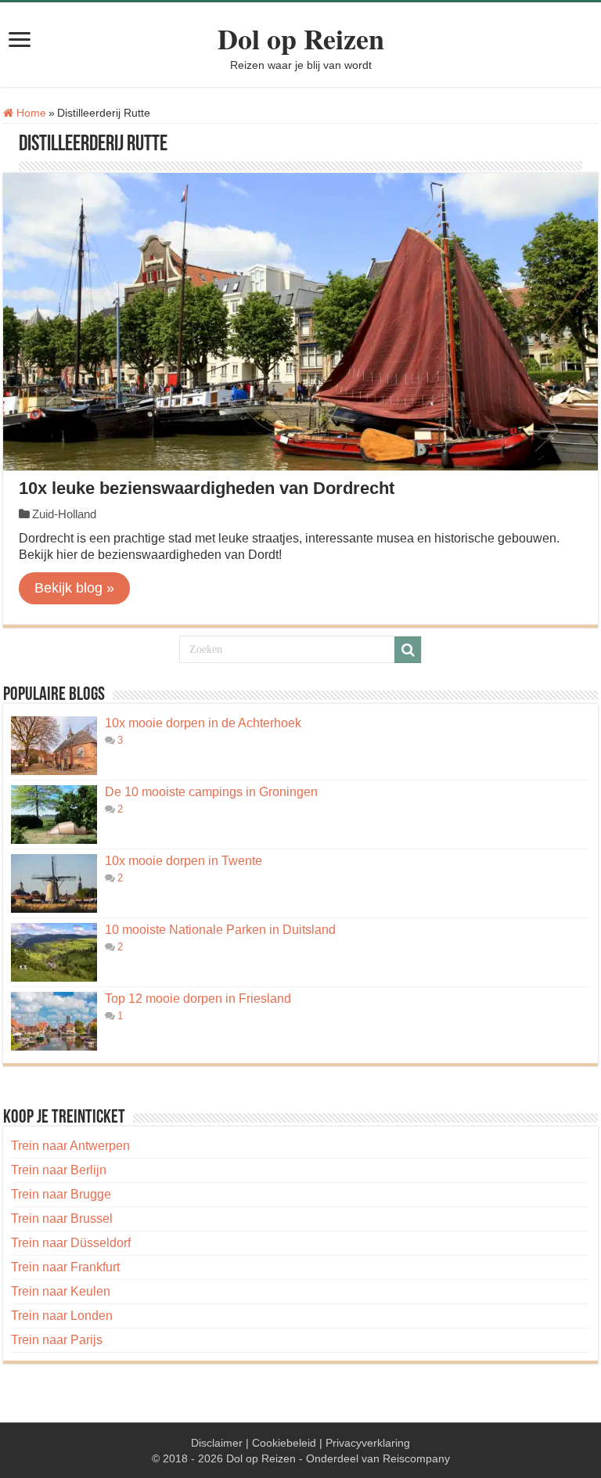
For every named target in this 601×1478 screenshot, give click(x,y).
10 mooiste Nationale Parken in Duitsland (220, 929)
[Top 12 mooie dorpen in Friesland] (54, 1021)
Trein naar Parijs (57, 1339)
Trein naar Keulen (60, 1291)
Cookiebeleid (284, 1443)
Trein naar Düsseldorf (71, 1242)
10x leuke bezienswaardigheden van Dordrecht (206, 488)
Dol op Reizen (301, 38)
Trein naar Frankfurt (65, 1267)
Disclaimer (217, 1443)
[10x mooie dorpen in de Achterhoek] (54, 745)
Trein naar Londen (62, 1315)
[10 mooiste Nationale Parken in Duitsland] (54, 952)
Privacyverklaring (368, 1443)
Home (29, 112)
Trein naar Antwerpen (70, 1145)
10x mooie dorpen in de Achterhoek (203, 723)
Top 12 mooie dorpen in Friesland (198, 998)
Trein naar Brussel (62, 1218)
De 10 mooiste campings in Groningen (211, 791)
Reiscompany (416, 1458)
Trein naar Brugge (61, 1194)
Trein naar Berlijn (58, 1170)
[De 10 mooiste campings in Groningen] (54, 814)
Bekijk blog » (74, 588)
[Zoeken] (407, 649)
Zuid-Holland (64, 514)
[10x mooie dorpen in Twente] (54, 883)
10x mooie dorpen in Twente (183, 860)
